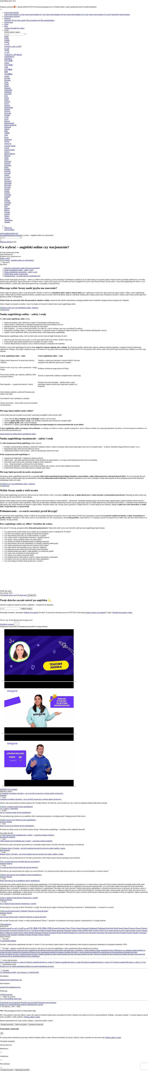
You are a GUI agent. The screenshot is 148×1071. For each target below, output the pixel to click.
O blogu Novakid (10, 28)
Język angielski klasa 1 (67, 950)
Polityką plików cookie (32, 1017)
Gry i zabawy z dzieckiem (9, 808)
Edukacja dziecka (15, 235)
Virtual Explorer (124, 14)
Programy (7, 20)
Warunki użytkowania (21, 1004)
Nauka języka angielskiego (40, 952)
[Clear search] (21, 237)
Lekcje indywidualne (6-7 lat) (35, 14)
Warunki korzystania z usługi (122, 612)
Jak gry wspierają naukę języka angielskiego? (15, 812)
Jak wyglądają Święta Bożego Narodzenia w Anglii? (18, 904)
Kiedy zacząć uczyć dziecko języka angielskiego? (17, 826)
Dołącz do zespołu (9, 997)
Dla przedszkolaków (48, 20)
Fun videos (20, 28)
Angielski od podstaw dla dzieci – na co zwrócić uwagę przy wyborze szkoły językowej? (31, 799)
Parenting (3, 795)
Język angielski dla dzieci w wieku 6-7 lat (42, 962)
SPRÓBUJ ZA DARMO (8, 789)
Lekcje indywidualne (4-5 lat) (14, 14)
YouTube (34, 1003)
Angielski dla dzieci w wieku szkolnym (77, 952)
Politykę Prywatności (31, 612)
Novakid (3, 235)
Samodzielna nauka (9, 964)
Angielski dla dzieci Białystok (110, 954)
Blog (6, 26)
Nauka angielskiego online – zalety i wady (18, 270)
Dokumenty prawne (36, 1004)
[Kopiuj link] (31, 595)
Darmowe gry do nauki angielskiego (12, 966)
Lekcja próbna (5, 950)
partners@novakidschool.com (10, 987)
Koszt (6, 24)
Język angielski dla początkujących (36, 950)
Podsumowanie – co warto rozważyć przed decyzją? (22, 276)
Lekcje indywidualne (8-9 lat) (56, 14)
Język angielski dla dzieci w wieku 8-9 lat (71, 962)
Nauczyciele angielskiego (115, 952)
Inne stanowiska (15, 999)
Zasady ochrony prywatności (96, 612)
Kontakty (6, 970)
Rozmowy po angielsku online (126, 950)
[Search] (1, 240)
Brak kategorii (5, 850)
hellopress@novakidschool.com (11, 980)
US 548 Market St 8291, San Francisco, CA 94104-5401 (19, 972)
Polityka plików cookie (113, 1037)
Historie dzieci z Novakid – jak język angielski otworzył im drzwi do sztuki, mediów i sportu (31, 854)
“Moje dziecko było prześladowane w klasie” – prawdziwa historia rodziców (26, 841)
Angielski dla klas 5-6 (108, 950)
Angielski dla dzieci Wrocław (90, 954)
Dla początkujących (33, 20)
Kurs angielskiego (15, 956)
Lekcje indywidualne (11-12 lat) (100, 14)
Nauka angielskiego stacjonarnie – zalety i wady (20, 272)
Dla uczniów (21, 20)
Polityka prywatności (7, 1004)
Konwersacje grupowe (12, 16)
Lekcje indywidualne (11, 12)
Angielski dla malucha (98, 952)
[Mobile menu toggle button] (5, 226)
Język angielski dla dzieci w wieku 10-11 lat (100, 962)
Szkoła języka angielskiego (30, 956)
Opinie (6, 941)
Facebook (15, 1003)
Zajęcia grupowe (54, 950)
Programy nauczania (17, 950)
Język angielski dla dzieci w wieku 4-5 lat (14, 962)
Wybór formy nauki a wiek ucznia (16, 274)
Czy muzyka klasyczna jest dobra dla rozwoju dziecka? (19, 867)
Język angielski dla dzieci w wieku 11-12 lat (131, 962)
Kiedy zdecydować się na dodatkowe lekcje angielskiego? (20, 881)
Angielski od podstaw (56, 952)
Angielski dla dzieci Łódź (52, 954)
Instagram (52, 1003)
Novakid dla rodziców (7, 837)
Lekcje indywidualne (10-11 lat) (77, 14)
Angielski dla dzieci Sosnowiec (131, 954)
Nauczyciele (8, 22)
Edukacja (7, 18)
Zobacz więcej (5, 258)
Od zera (14, 20)
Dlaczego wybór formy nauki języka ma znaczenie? (22, 268)
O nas (2, 941)
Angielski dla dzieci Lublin (15, 954)
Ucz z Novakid (5, 999)
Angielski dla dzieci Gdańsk (33, 954)
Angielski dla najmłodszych (21, 952)
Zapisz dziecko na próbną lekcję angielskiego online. (18, 434)
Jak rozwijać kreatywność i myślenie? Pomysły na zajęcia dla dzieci (23, 917)
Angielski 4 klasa (94, 950)
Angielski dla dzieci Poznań (70, 954)
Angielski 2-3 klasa (82, 950)
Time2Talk (114, 14)
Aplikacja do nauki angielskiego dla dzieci (39, 966)
